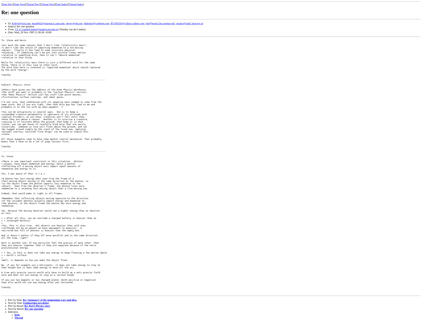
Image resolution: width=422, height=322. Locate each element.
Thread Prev (33, 4)
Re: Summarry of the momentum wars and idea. (50, 300)
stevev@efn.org (74, 23)
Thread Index (76, 4)
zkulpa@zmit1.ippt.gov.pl (189, 23)
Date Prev (7, 4)
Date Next (19, 4)
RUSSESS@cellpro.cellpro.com (127, 23)
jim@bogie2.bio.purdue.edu (160, 23)
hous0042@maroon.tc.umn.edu (48, 23)
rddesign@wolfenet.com (96, 23)
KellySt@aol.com (21, 23)
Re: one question (34, 309)
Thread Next (47, 4)
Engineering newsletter (36, 303)
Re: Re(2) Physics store (37, 306)
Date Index (61, 4)
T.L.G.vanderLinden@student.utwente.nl (36, 29)
